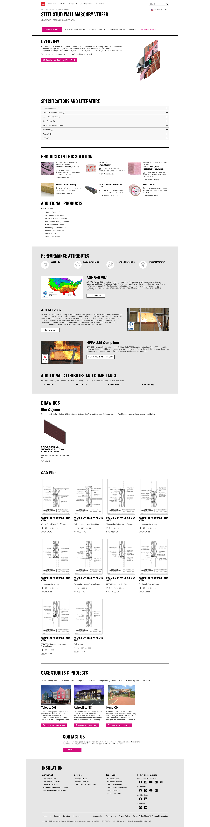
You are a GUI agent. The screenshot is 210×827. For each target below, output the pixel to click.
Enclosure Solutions (63, 10)
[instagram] (145, 782)
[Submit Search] (167, 3)
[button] (105, 108)
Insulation (44, 10)
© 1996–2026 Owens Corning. (51, 821)
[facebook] (140, 782)
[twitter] (161, 782)
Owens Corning (43, 4)
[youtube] (151, 782)
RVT (42, 461)
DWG (43, 532)
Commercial (52, 10)
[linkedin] (156, 782)
